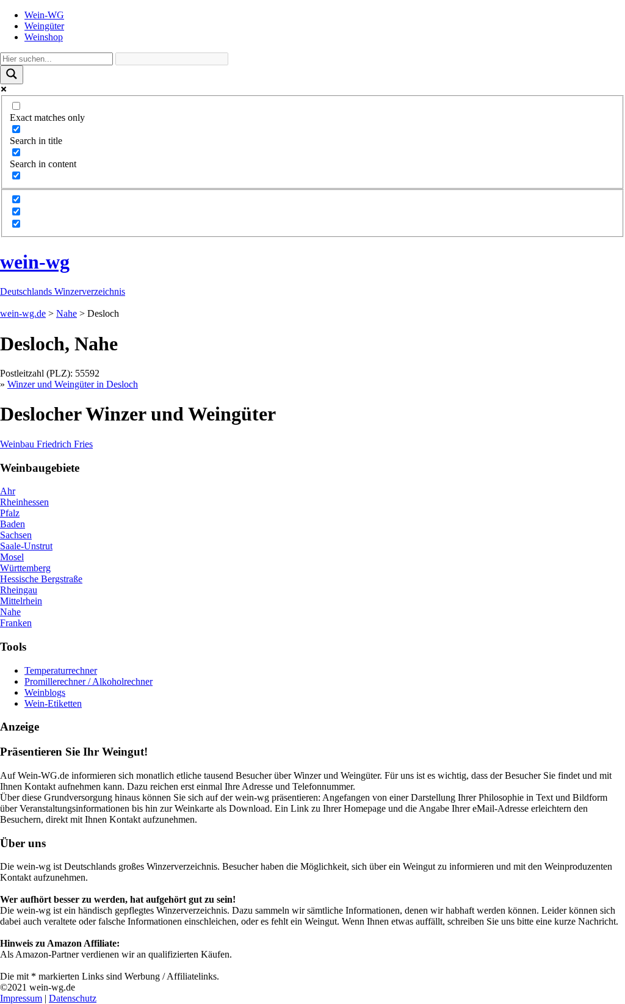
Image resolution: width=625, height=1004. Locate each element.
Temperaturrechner (60, 670)
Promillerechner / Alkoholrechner (88, 681)
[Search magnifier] (11, 74)
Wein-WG (44, 15)
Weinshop (43, 37)
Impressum (21, 998)
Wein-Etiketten (53, 703)
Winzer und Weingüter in (72, 384)
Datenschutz (72, 998)
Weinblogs (44, 692)
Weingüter (44, 26)
